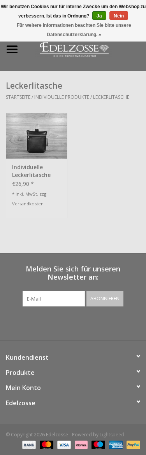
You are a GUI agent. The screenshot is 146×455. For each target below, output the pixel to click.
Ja (99, 16)
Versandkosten (28, 203)
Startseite (18, 97)
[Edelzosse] (85, 48)
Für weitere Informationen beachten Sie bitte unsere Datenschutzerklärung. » (74, 30)
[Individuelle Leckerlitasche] (36, 136)
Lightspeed (112, 434)
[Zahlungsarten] (28, 444)
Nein (119, 16)
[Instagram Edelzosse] (80, 322)
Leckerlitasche (111, 97)
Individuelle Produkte (61, 97)
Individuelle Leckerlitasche (31, 170)
